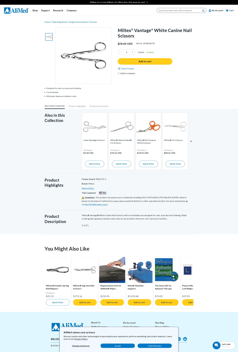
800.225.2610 (58, 339)
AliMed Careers (99, 326)
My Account (129, 322)
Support (45, 10)
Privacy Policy (81, 339)
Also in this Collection (55, 106)
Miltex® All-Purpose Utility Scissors (146, 141)
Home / (48, 22)
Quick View (94, 164)
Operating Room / (60, 22)
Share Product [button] (127, 68)
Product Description (99, 106)
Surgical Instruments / (79, 22)
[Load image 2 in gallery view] (49, 37)
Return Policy (88, 188)
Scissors (93, 22)
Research (58, 10)
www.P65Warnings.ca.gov (96, 204)
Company (72, 10)
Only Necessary (154, 346)
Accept (118, 346)
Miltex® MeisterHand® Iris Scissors (121, 141)
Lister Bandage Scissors (94, 140)
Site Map (159, 322)
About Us (96, 322)
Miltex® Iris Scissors (173, 140)
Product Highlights (77, 106)
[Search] (203, 11)
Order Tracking (131, 326)
